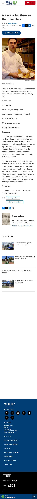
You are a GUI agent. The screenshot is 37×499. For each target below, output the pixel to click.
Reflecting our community (11, 440)
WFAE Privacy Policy (10, 460)
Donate (31, 3)
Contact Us (7, 448)
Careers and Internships (11, 444)
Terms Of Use (8, 464)
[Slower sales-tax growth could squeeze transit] (8, 246)
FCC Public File (8, 456)
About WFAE (7, 436)
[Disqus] (18, 324)
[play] (3, 497)
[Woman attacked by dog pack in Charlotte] (8, 284)
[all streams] (34, 496)
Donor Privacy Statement (11, 452)
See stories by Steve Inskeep (22, 226)
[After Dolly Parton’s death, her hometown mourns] (8, 260)
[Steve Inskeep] (6, 219)
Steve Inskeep (12, 23)
